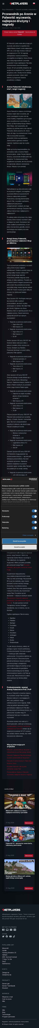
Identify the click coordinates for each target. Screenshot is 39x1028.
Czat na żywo (7, 999)
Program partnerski (8, 1017)
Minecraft (5, 948)
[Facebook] (7, 936)
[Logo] (19, 3)
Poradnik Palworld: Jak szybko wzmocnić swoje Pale (19, 567)
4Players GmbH (8, 1024)
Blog (3, 1012)
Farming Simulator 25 (9, 953)
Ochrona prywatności (15, 1021)
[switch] (34, 516)
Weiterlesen (28, 823)
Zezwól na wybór (19, 547)
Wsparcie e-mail (7, 997)
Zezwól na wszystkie (19, 541)
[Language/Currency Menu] (34, 3)
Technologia (6, 1014)
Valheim (4, 955)
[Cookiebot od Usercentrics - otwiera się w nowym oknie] (29, 479)
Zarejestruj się (6, 975)
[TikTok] (14, 936)
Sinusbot (5, 988)
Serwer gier (6, 983)
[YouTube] (11, 936)
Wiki (3, 1001)
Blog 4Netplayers (8, 9)
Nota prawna (25, 1021)
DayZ (4, 961)
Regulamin (5, 1021)
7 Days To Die (7, 959)
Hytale (4, 950)
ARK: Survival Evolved (9, 957)
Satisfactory (6, 963)
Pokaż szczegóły (28, 535)
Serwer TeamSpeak (8, 986)
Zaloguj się (5, 972)
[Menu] (4, 3)
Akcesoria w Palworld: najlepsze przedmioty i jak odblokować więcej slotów (18, 600)
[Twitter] (4, 936)
